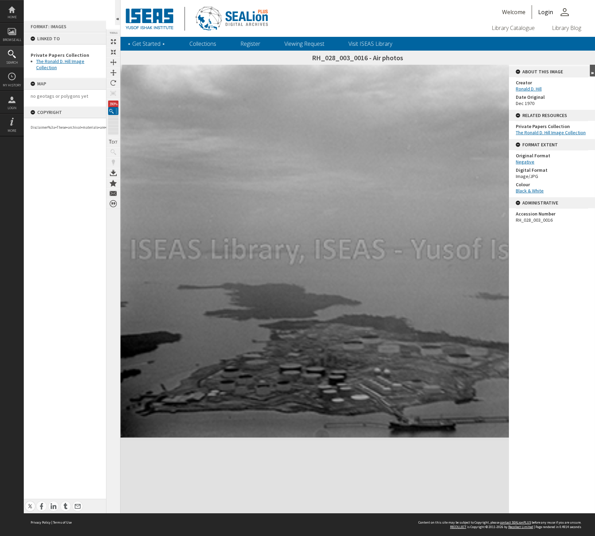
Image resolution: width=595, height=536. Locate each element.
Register (250, 43)
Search (12, 62)
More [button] (12, 130)
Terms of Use (62, 522)
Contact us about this (113, 193)
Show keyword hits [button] (113, 152)
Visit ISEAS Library (370, 43)
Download (113, 173)
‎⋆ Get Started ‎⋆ (146, 43)
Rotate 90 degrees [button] (113, 83)
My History (12, 85)
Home (12, 17)
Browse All (12, 40)
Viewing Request (304, 43)
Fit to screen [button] (113, 52)
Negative (525, 162)
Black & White (530, 191)
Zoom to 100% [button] (113, 93)
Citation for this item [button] (113, 204)
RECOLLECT (458, 527)
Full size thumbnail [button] (113, 41)
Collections (202, 43)
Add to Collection (113, 183)
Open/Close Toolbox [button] (117, 12)
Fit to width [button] (113, 62)
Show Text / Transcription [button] (113, 142)
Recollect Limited (520, 527)
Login (12, 108)
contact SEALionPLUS (515, 522)
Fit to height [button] (113, 72)
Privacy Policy (41, 522)
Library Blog (566, 28)
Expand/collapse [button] (592, 70)
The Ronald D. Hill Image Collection (551, 132)
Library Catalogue (513, 28)
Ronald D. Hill (529, 89)
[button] (113, 111)
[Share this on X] (30, 502)
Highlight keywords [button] (113, 162)
